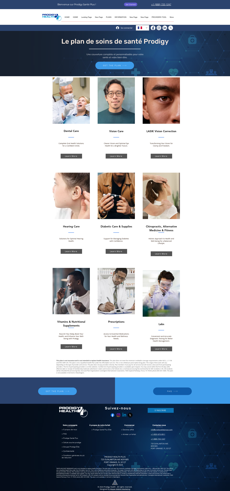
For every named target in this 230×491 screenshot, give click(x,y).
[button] (108, 16)
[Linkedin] (124, 415)
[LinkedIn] (164, 28)
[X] (170, 28)
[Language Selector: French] (142, 28)
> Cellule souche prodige (71, 442)
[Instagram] (159, 28)
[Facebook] (153, 28)
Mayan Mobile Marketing (120, 489)
